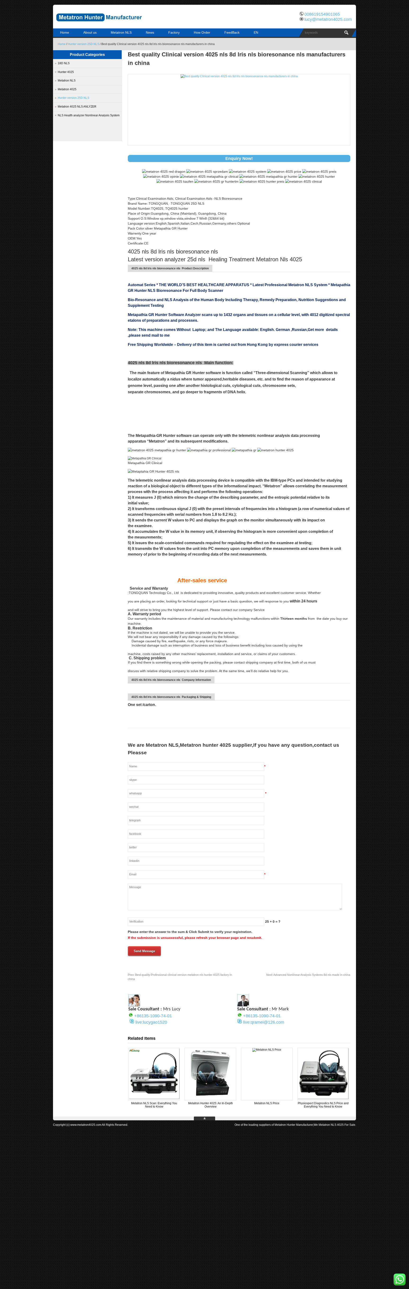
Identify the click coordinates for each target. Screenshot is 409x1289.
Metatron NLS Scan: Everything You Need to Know (154, 1105)
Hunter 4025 (66, 72)
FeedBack (232, 32)
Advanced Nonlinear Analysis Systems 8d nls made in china (308, 975)
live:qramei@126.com (263, 1022)
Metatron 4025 (67, 89)
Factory (174, 32)
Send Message (144, 951)
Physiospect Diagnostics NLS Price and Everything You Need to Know (323, 1105)
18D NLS (64, 63)
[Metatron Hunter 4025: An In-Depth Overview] (210, 1098)
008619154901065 (322, 14)
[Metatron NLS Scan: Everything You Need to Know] (154, 1098)
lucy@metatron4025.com (328, 19)
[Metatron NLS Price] (266, 1049)
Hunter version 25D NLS (83, 44)
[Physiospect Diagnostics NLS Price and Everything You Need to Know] (323, 1098)
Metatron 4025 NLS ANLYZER (77, 106)
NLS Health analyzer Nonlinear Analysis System (89, 115)
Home (64, 32)
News (150, 32)
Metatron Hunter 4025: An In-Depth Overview (210, 1105)
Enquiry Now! (239, 158)
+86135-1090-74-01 (153, 1015)
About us (90, 32)
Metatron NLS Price (266, 1103)
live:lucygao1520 (151, 1022)
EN (256, 32)
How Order (202, 32)
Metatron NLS (121, 32)
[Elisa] (134, 1005)
